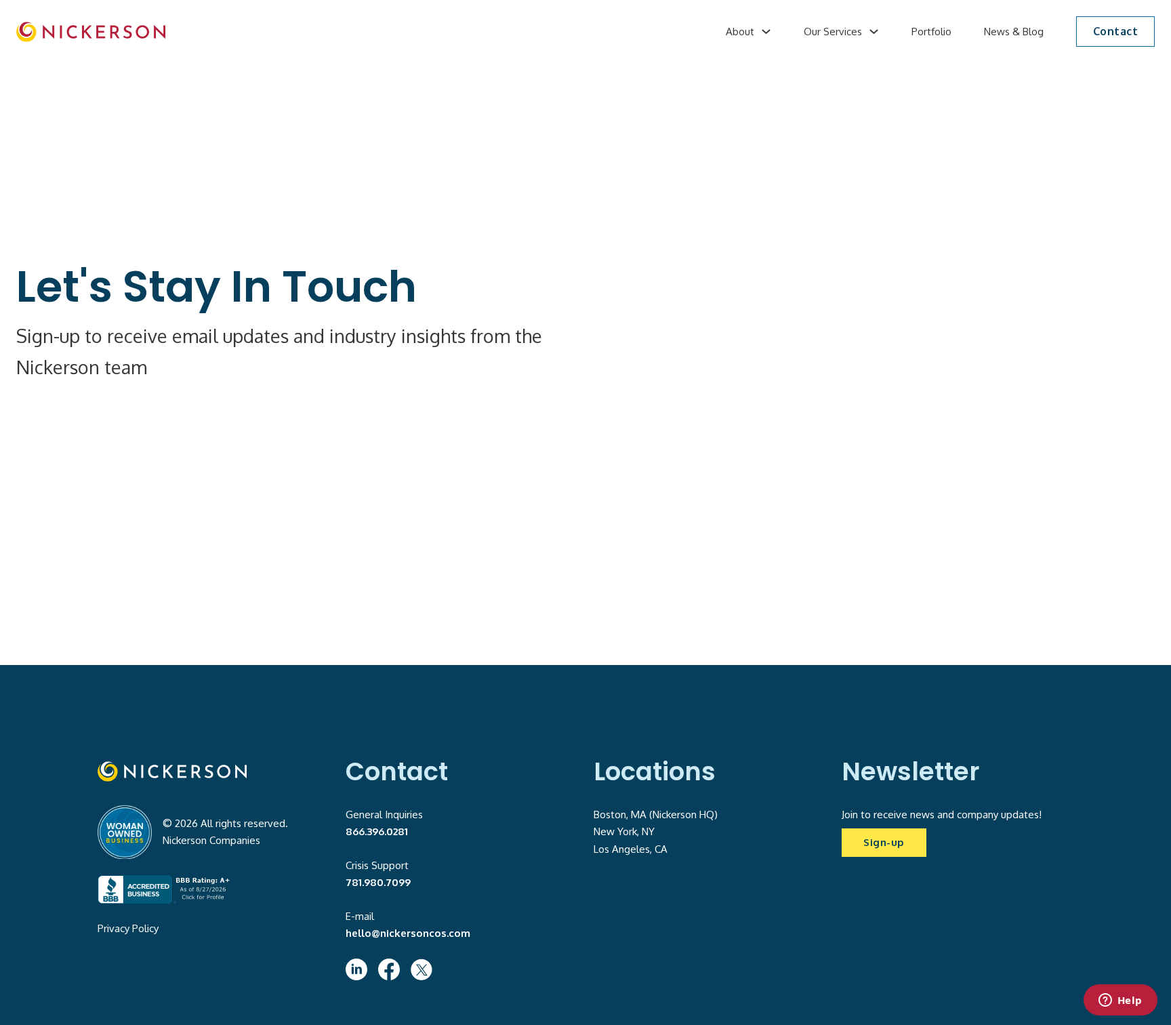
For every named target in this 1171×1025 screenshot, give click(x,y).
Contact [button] (1115, 31)
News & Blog (1014, 31)
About (740, 31)
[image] (90, 32)
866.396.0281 (377, 831)
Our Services (833, 31)
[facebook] (389, 969)
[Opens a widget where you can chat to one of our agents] (1120, 1001)
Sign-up (884, 842)
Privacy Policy (128, 928)
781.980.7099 (378, 882)
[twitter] (421, 969)
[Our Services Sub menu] (874, 31)
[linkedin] (356, 969)
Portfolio (931, 31)
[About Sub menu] (766, 31)
